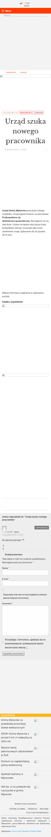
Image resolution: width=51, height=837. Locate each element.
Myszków (25, 831)
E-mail (5, 578)
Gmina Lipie (16, 831)
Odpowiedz (42, 527)
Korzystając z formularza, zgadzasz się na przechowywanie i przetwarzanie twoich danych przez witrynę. (25, 643)
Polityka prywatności (37, 813)
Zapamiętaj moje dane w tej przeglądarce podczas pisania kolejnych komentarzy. (25, 596)
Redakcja (32, 809)
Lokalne (23, 72)
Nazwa (5, 568)
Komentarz (7, 603)
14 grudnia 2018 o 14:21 (12, 534)
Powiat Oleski (35, 831)
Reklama (44, 809)
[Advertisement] (25, 43)
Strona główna (17, 809)
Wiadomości (11, 72)
